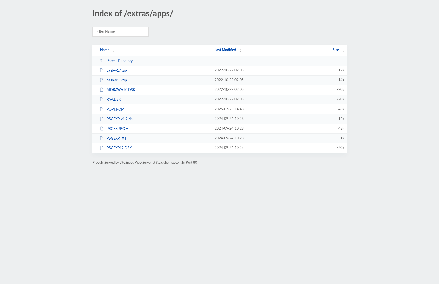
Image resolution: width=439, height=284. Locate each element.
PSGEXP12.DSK (119, 148)
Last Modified (225, 50)
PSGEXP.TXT (116, 138)
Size (336, 50)
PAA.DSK (114, 99)
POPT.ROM (115, 109)
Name (104, 50)
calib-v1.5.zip (117, 80)
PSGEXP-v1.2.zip (120, 119)
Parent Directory (120, 61)
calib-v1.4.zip (117, 70)
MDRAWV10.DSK (121, 90)
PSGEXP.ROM (118, 129)
